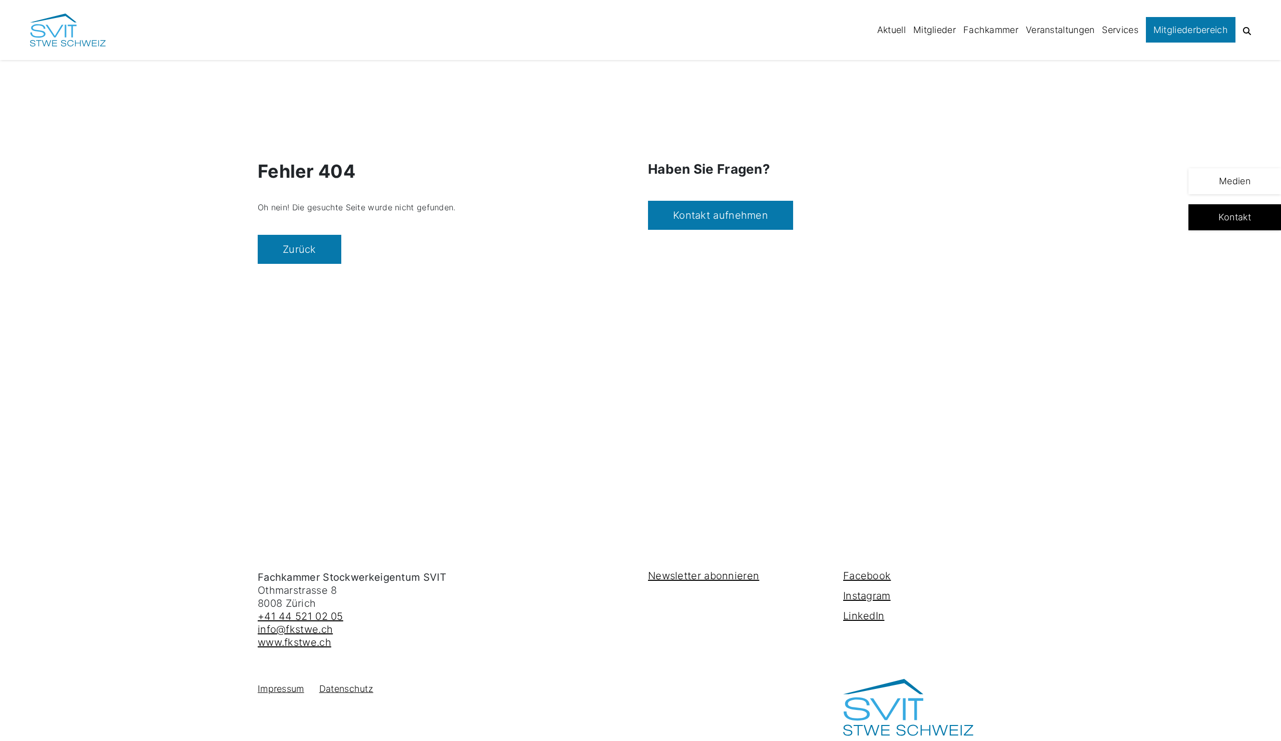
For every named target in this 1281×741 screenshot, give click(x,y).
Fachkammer (990, 30)
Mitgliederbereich (1190, 30)
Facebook (867, 576)
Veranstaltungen (1060, 30)
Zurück (299, 249)
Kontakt (1234, 217)
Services (1120, 30)
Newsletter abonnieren (703, 576)
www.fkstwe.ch (294, 642)
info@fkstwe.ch (295, 629)
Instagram (867, 596)
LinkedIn (863, 616)
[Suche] (1247, 30)
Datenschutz (346, 688)
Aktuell (891, 30)
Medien (1234, 181)
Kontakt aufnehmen (720, 215)
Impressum (281, 688)
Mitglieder (934, 30)
